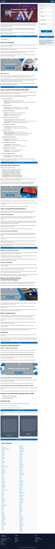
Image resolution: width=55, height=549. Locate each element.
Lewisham (21, 482)
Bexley (20, 522)
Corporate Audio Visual (23, 32)
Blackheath (21, 489)
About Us (16, 537)
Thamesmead (21, 518)
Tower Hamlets (21, 474)
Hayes (3, 459)
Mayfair (3, 509)
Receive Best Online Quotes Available (19, 162)
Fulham (3, 476)
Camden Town (4, 524)
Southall (3, 455)
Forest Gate (21, 500)
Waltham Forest (21, 499)
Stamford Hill (21, 470)
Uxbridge (3, 483)
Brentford (19, 407)
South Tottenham (22, 473)
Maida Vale (3, 499)
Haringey (20, 463)
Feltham (16, 407)
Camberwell (21, 449)
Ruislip (3, 488)
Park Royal (3, 470)
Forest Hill (21, 460)
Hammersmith (4, 472)
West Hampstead (4, 505)
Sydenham (21, 462)
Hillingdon (3, 461)
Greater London (21, 495)
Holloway (20, 456)
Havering (20, 528)
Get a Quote (18, 17)
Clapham (3, 513)
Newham (20, 503)
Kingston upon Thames (5, 466)
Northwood (3, 514)
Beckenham (21, 485)
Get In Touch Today (19, 36)
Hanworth (3, 454)
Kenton (3, 491)
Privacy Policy (37, 537)
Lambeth (3, 525)
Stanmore (3, 521)
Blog (15, 541)
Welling (20, 515)
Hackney (20, 471)
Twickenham (5, 407)
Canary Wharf (21, 481)
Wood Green (21, 467)
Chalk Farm (3, 520)
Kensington (3, 484)
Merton (3, 498)
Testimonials (17, 540)
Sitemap (36, 541)
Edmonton (21, 493)
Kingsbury (3, 503)
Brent (2, 510)
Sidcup (20, 514)
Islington (20, 455)
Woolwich (20, 507)
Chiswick (3, 465)
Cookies (36, 540)
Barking (20, 511)
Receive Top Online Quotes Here (19, 247)
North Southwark (21, 448)
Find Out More (19, 342)
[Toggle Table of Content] (9, 39)
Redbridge (21, 510)
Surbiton (3, 473)
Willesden (3, 487)
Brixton (3, 527)
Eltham (20, 506)
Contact (52, 1)
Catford (20, 477)
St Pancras (21, 445)
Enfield (20, 504)
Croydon (20, 459)
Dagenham (21, 525)
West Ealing (3, 458)
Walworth (20, 452)
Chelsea (3, 495)
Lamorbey (20, 517)
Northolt (3, 469)
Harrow (3, 480)
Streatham (3, 516)
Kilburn (3, 494)
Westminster (3, 517)
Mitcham (3, 506)
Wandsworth (3, 481)
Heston (2, 407)
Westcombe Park (22, 492)
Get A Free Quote (19, 439)
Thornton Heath (21, 451)
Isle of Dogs (21, 484)
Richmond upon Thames (11, 407)
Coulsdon (20, 466)
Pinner (3, 502)
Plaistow (20, 496)
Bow (20, 478)
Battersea (3, 492)
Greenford (3, 462)
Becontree (21, 521)
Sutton (3, 528)
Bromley (20, 488)
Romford (20, 526)
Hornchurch (21, 529)
